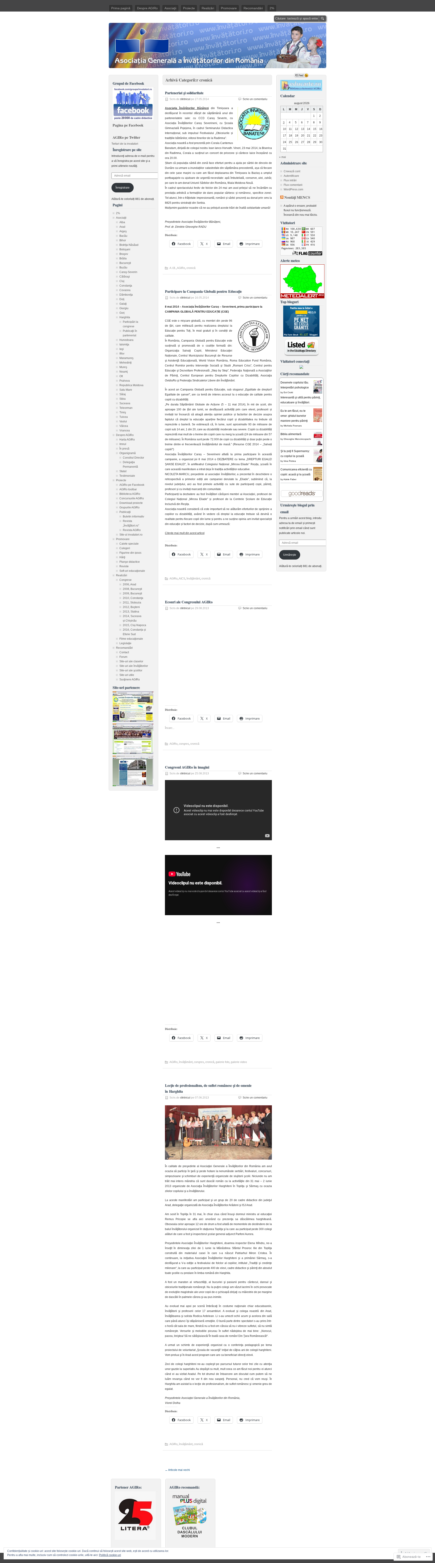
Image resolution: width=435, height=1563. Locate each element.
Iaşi (121, 349)
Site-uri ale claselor (131, 661)
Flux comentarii (293, 185)
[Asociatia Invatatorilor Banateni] (133, 721)
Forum (123, 656)
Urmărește (289, 554)
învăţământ (193, 578)
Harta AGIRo (127, 439)
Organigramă (127, 453)
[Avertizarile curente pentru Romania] (302, 297)
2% (272, 8)
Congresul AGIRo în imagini (187, 767)
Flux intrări (290, 180)
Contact (124, 652)
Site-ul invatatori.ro (131, 534)
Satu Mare (125, 389)
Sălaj (122, 394)
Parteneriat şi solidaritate (184, 92)
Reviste (124, 566)
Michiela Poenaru (293, 425)
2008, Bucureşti (132, 589)
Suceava (124, 403)
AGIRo (181, 268)
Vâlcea (123, 426)
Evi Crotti (288, 392)
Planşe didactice (129, 561)
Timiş (122, 412)
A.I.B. (172, 268)
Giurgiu (123, 308)
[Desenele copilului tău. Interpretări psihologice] (319, 393)
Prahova (124, 380)
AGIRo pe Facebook (131, 484)
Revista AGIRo (132, 530)
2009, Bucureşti (132, 593)
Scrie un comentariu (255, 99)
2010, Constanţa (133, 598)
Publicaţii (125, 512)
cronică (191, 268)
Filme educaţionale (131, 638)
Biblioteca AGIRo (129, 493)
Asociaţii (170, 8)
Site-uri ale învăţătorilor (133, 666)
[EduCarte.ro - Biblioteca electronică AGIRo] (301, 89)
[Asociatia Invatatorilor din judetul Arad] (133, 785)
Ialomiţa (124, 344)
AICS (182, 578)
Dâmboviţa (126, 294)
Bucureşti (125, 263)
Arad (122, 226)
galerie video (239, 1062)
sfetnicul (185, 99)
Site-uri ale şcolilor (130, 670)
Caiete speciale (129, 543)
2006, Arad (129, 584)
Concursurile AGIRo (131, 498)
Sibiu (122, 398)
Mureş (123, 367)
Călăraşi (124, 276)
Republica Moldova (131, 385)
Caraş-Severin (128, 272)
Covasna (124, 290)
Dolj (121, 299)
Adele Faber (289, 479)
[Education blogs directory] (301, 355)
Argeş (123, 231)
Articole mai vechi (177, 1470)
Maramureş (126, 358)
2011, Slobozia (132, 602)
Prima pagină (120, 8)
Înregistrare (123, 187)
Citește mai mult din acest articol (185, 533)
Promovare (229, 8)
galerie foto (223, 1062)
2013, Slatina (131, 611)
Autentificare (291, 175)
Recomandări (253, 8)
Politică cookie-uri (110, 1555)
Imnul (122, 444)
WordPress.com (293, 189)
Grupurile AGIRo (129, 507)
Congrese (125, 580)
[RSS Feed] (301, 75)
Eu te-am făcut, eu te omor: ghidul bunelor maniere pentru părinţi (294, 415)
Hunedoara (126, 340)
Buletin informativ (133, 516)
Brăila (123, 258)
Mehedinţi (125, 362)
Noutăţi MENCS (297, 197)
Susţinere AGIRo (129, 679)
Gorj (122, 312)
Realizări (208, 8)
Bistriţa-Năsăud (128, 245)
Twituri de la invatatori (124, 143)
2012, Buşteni (131, 607)
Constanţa (125, 285)
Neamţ (123, 371)
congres (184, 743)
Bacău (123, 235)
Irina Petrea (290, 461)
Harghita (124, 317)
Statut (122, 471)
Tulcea (123, 417)
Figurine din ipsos (130, 552)
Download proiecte (131, 503)
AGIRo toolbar (128, 489)
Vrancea (124, 430)
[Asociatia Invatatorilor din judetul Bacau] (133, 753)
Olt (121, 376)
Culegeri (124, 548)
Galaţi (123, 303)
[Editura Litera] (135, 1539)
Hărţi (122, 557)
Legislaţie (125, 643)
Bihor (122, 240)
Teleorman (126, 407)
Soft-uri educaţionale (132, 570)
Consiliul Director (133, 457)
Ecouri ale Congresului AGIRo (189, 601)
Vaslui (123, 421)
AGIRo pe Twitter (126, 137)
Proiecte (189, 8)
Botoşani (124, 249)
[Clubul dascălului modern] (189, 1539)
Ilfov (121, 353)
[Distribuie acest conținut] (281, 197)
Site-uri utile (126, 675)
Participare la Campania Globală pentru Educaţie (203, 291)
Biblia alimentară (290, 434)
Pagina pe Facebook (128, 125)
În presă (124, 448)
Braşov (123, 254)
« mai (282, 157)
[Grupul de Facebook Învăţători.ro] (133, 119)
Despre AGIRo (147, 8)
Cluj (121, 281)
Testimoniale (127, 475)
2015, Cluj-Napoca (134, 625)
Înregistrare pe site (127, 149)
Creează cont (292, 171)
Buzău (123, 267)
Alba (122, 222)
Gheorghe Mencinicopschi (297, 439)
